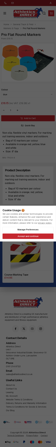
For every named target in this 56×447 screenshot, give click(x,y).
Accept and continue (28, 236)
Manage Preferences (28, 229)
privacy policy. (45, 223)
